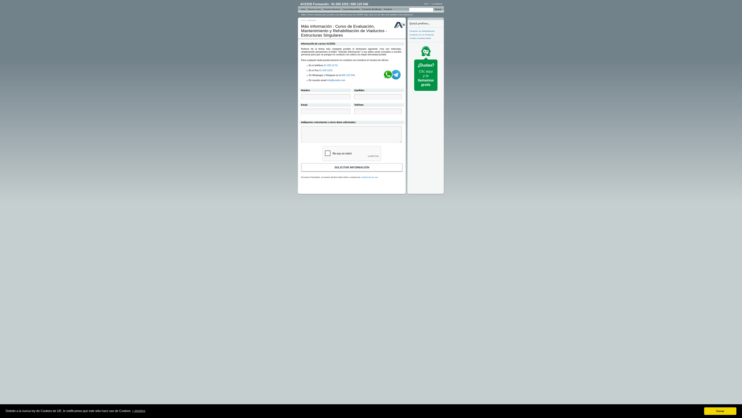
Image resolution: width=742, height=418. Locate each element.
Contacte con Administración (422, 31)
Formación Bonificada (371, 9)
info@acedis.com (336, 80)
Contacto (388, 9)
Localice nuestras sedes (420, 38)
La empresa (437, 4)
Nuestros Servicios (332, 9)
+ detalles (138, 411)
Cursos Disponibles (351, 9)
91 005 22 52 (331, 65)
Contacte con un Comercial (421, 35)
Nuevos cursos (314, 9)
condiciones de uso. (370, 177)
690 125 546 (348, 75)
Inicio (303, 20)
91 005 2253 (326, 70)
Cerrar (720, 411)
